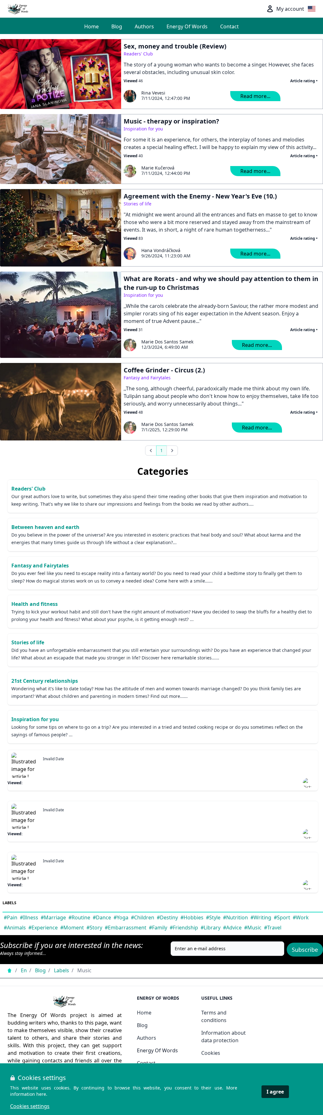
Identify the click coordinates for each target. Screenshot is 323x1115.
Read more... (255, 96)
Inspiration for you (143, 129)
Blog (116, 26)
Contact (229, 26)
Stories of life (137, 204)
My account (290, 8)
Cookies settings (30, 1106)
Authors (144, 26)
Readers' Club (138, 54)
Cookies (210, 1052)
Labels (61, 970)
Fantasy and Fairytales (147, 378)
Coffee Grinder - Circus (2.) (164, 370)
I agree (275, 1091)
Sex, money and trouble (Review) (175, 46)
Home (91, 26)
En (24, 970)
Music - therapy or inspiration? (171, 121)
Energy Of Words (187, 26)
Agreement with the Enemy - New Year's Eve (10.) (200, 196)
